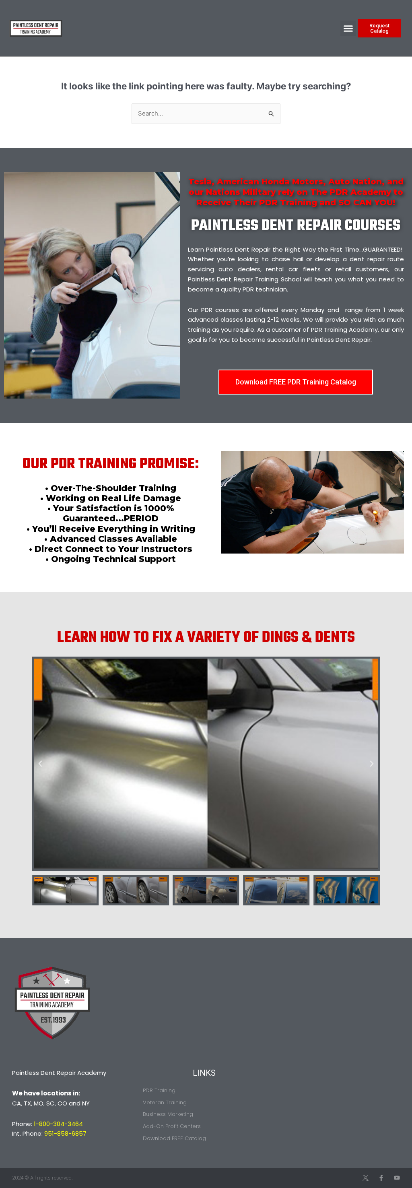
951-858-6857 (65, 1133)
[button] (348, 28)
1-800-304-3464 (58, 1124)
